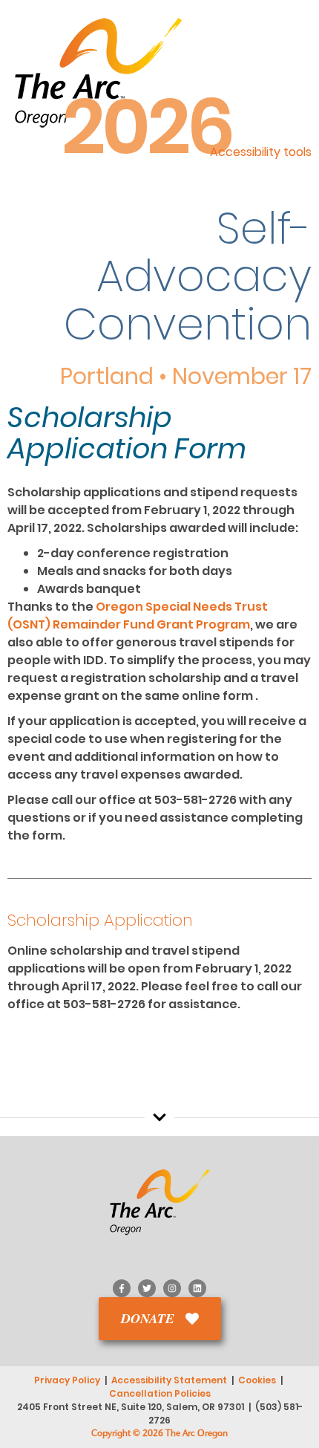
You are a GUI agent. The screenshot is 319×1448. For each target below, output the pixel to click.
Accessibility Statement (169, 1380)
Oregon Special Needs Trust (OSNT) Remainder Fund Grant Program (137, 615)
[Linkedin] (197, 1288)
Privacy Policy (67, 1380)
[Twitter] (147, 1288)
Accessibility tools (261, 151)
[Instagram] (172, 1288)
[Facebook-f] (122, 1288)
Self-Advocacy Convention (188, 277)
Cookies (257, 1380)
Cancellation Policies (160, 1393)
